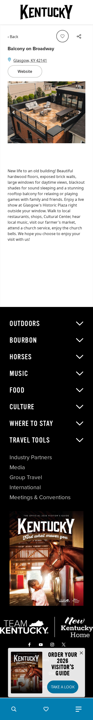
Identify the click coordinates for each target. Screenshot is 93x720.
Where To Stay (31, 423)
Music (19, 373)
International (25, 487)
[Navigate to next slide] (79, 112)
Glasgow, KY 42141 (30, 60)
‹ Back (13, 36)
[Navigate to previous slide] (13, 112)
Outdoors (25, 323)
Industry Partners (31, 457)
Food (17, 390)
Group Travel (26, 477)
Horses (21, 357)
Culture (22, 407)
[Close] (81, 653)
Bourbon (23, 340)
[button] (14, 709)
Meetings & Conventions (40, 497)
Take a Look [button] (63, 687)
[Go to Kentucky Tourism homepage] (46, 12)
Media (17, 467)
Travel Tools (30, 440)
